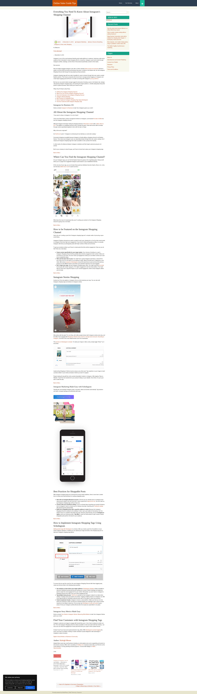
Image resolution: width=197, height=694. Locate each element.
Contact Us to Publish (112, 62)
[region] (20, 683)
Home (120, 3)
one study (101, 265)
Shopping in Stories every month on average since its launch (82, 336)
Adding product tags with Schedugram (62, 529)
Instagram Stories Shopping (63, 96)
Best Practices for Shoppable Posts (65, 98)
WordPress (65, 692)
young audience (94, 78)
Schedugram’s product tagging (93, 630)
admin (59, 42)
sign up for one (91, 501)
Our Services (128, 3)
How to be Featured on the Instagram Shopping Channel (70, 95)
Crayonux (79, 692)
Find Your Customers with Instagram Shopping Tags (69, 101)
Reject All (20, 687)
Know (62, 44)
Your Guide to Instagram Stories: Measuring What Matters (75, 614)
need (65, 44)
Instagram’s (57, 44)
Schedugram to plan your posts (90, 603)
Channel (94, 42)
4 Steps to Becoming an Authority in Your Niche (88, 686)
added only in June (64, 166)
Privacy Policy (110, 67)
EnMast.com (80, 645)
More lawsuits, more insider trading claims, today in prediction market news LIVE (117, 42)
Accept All (30, 687)
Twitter (93, 646)
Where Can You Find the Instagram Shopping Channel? (70, 93)
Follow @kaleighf (57, 51)
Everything (99, 42)
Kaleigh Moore (65, 640)
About (137, 3)
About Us (109, 57)
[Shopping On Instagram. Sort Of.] (62, 665)
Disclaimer (109, 64)
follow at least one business (91, 68)
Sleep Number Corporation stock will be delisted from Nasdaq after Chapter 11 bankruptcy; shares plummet (117, 37)
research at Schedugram (72, 262)
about (90, 42)
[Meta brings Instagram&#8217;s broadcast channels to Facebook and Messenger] (79, 664)
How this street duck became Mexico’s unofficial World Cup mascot (117, 29)
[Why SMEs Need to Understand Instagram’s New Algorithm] (96, 664)
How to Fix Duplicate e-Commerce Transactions (70, 684)
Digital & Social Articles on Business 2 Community (65, 636)
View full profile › (57, 648)
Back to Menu (56, 152)
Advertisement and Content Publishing (116, 59)
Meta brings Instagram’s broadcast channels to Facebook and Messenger (78, 671)
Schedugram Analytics (88, 588)
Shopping (69, 44)
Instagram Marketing (81, 42)
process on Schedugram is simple (64, 342)
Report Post (57, 656)
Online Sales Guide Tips (65, 3)
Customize (10, 687)
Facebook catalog (98, 506)
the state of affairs (97, 118)
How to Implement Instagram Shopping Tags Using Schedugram (72, 100)
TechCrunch (58, 134)
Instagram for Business (67, 108)
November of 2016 (88, 123)
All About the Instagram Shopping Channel (67, 92)
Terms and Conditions (112, 69)
